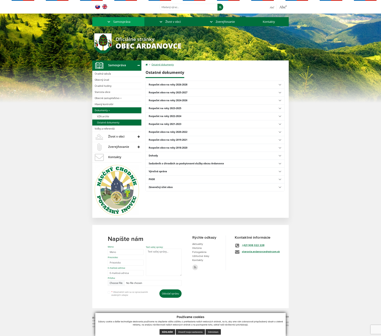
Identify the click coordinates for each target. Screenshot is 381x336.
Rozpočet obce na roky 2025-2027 (168, 92)
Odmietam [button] (213, 332)
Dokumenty (101, 110)
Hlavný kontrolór (104, 104)
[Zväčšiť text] (283, 6)
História (197, 248)
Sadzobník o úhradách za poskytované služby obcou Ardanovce (186, 163)
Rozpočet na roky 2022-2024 (165, 116)
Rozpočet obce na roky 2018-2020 (168, 147)
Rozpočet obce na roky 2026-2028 (168, 84)
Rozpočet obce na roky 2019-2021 (168, 139)
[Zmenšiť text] (273, 7)
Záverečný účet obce (161, 187)
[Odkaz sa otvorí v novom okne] (195, 267)
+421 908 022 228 (253, 245)
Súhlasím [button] (167, 332)
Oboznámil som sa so (129, 294)
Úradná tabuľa (103, 73)
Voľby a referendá (105, 128)
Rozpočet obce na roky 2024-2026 (168, 100)
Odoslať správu (170, 293)
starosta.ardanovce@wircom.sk (261, 251)
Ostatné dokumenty (108, 122)
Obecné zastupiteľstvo (107, 98)
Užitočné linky (200, 256)
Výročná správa (158, 171)
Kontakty (269, 22)
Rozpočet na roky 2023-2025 (165, 108)
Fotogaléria (199, 252)
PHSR (152, 179)
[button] (118, 21)
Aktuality (197, 244)
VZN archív (103, 116)
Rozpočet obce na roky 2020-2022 (168, 132)
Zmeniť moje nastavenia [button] (190, 332)
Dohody (153, 155)
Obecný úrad (102, 79)
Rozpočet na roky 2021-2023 (165, 124)
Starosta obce (102, 92)
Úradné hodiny (103, 86)
